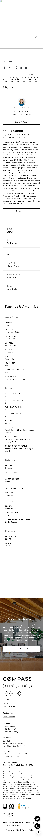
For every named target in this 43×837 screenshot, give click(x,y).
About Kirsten (9, 706)
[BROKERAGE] (12, 87)
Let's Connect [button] (21, 649)
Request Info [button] (21, 211)
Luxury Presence (11, 825)
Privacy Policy (28, 830)
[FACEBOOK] (5, 79)
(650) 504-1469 (9, 729)
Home (5, 703)
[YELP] (36, 79)
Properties (7, 710)
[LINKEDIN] (17, 79)
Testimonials (8, 713)
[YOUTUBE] (30, 79)
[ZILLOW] (5, 87)
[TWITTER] (24, 79)
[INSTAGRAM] (12, 79)
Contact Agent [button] (21, 122)
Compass (13, 776)
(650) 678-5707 (26, 111)
